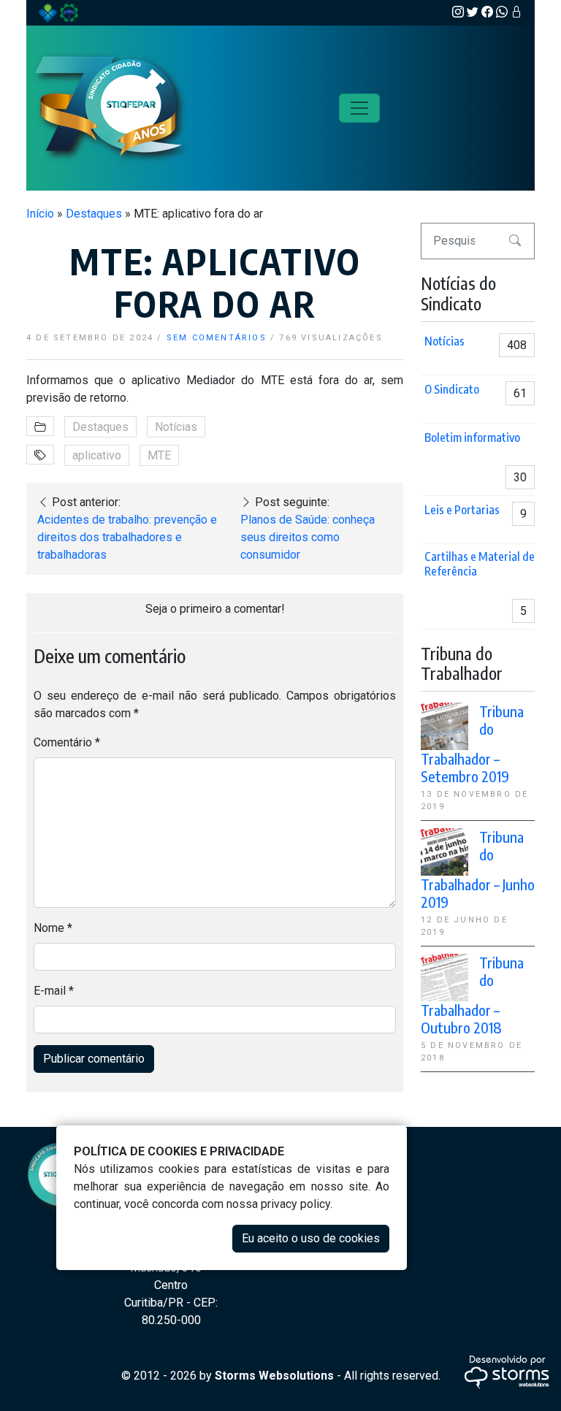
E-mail (54, 991)
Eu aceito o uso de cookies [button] (311, 1238)
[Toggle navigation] (359, 108)
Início (40, 214)
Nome (53, 928)
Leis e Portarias (462, 509)
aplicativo (96, 455)
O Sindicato (451, 389)
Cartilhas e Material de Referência (479, 563)
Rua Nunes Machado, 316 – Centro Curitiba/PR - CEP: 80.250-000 (171, 1285)
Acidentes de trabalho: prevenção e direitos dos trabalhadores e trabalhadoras (127, 537)
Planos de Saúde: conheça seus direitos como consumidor (307, 537)
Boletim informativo (472, 437)
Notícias (176, 427)
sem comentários (217, 338)
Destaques (94, 214)
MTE (159, 455)
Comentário (67, 742)
